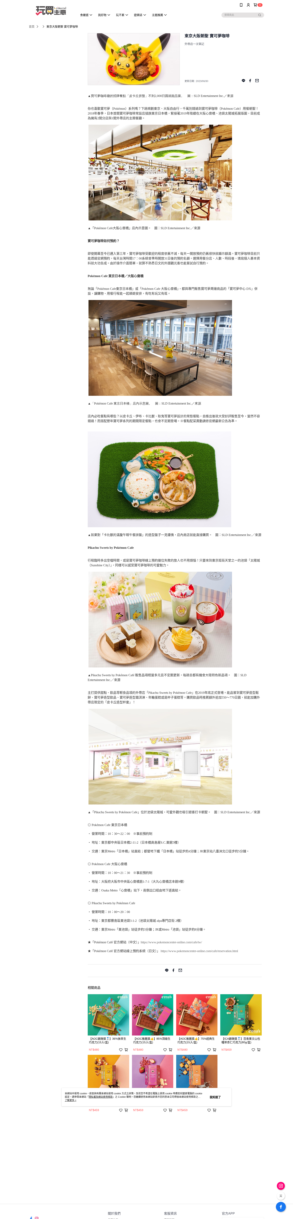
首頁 (31, 26)
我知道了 (215, 1097)
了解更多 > (70, 1100)
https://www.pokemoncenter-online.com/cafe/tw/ (171, 942)
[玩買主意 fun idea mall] (51, 10)
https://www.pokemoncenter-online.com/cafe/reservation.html (199, 951)
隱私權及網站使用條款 (101, 1097)
